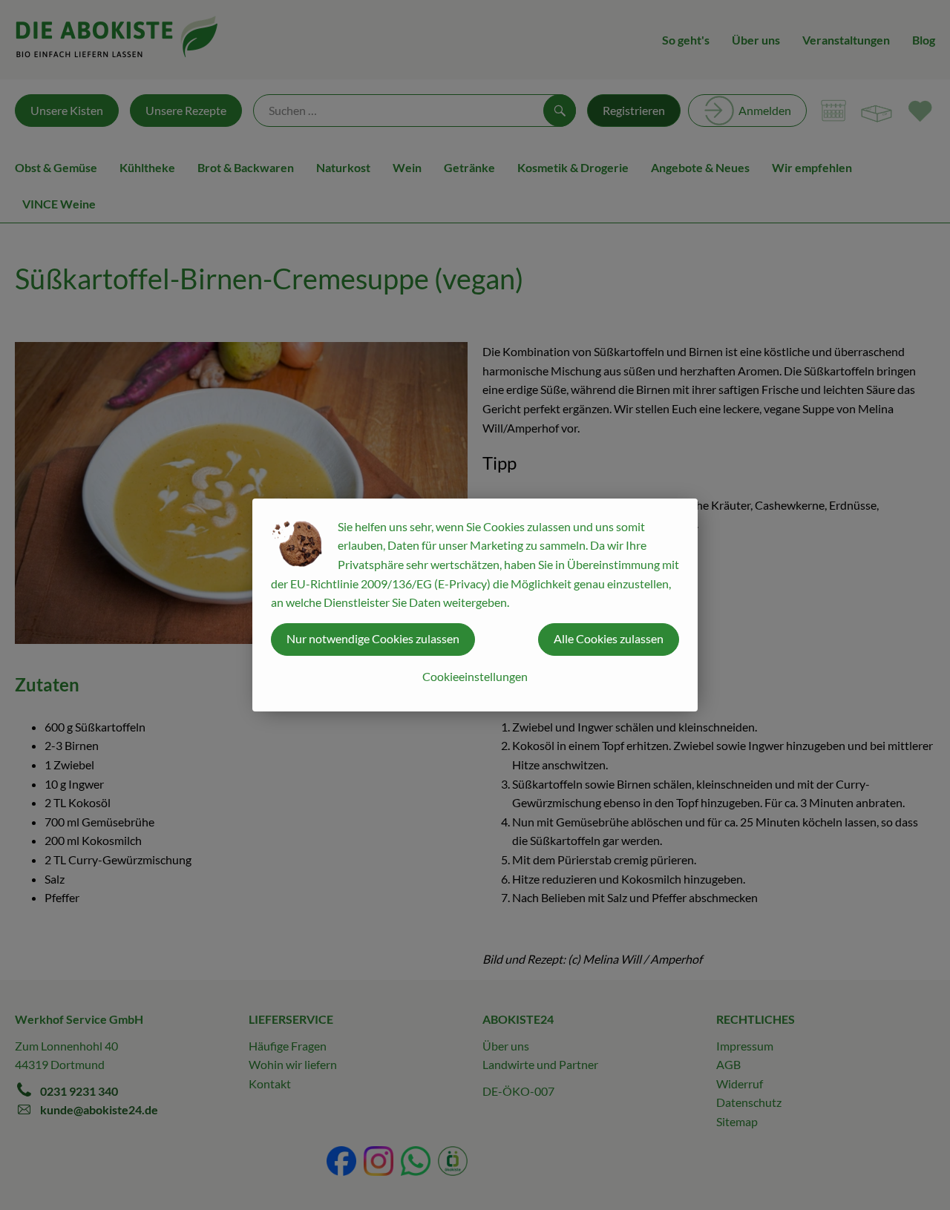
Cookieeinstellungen (475, 676)
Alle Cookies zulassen (609, 638)
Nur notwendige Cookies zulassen (372, 638)
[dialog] (475, 605)
